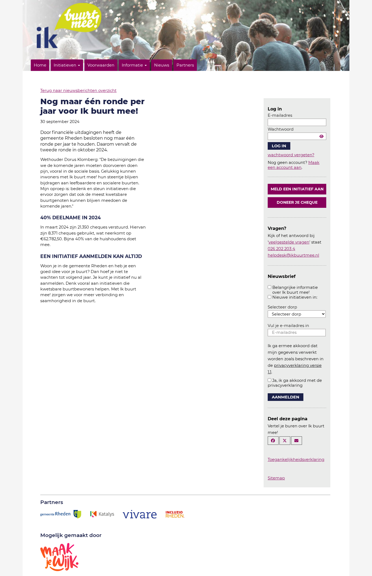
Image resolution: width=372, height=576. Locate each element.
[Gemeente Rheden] (60, 514)
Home (40, 65)
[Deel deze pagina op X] (284, 440)
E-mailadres (280, 115)
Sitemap (276, 478)
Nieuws (161, 65)
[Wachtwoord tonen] (321, 136)
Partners (185, 65)
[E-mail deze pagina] (296, 440)
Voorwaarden (100, 65)
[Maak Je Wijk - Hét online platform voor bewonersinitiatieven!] (59, 556)
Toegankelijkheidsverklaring (296, 459)
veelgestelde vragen (289, 242)
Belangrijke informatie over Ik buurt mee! (295, 290)
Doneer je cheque (297, 202)
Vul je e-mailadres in (288, 325)
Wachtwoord (281, 129)
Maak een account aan (293, 165)
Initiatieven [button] (65, 65)
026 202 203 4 (281, 248)
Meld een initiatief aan (297, 189)
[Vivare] (140, 514)
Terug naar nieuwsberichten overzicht (78, 90)
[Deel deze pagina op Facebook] (273, 440)
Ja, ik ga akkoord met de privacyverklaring (295, 383)
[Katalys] (101, 514)
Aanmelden (285, 397)
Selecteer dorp (282, 307)
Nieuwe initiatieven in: (294, 297)
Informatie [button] (133, 65)
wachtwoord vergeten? (291, 154)
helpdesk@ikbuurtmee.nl (293, 255)
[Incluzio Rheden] (175, 514)
